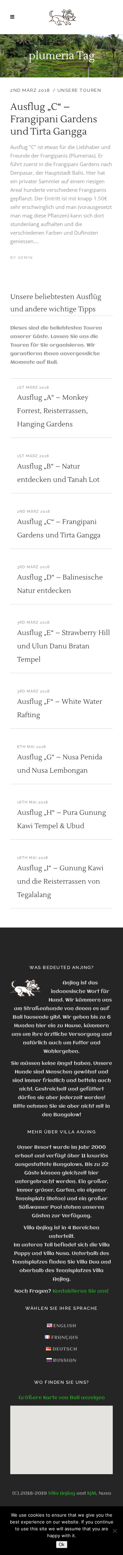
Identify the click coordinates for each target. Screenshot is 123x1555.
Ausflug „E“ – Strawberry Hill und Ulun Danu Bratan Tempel (63, 646)
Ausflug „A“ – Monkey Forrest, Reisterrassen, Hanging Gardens (52, 411)
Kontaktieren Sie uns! (81, 1291)
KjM (91, 1493)
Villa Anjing (61, 1493)
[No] (114, 1530)
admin (25, 258)
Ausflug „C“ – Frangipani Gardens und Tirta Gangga (53, 119)
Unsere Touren (79, 90)
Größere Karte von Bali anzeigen (61, 1398)
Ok (62, 1544)
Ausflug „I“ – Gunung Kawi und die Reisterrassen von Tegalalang (60, 881)
